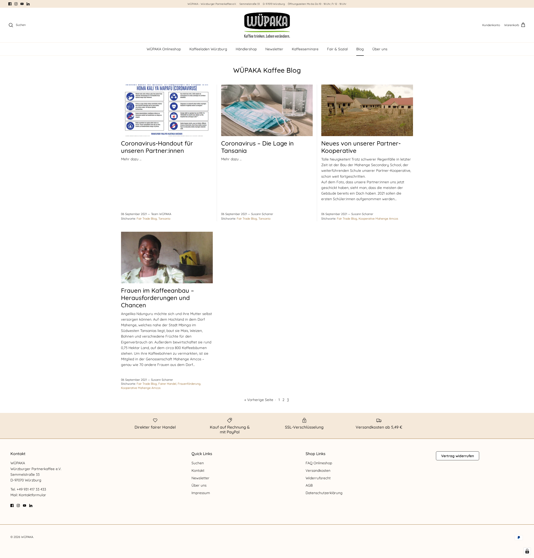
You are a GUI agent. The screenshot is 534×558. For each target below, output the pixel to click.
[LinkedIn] (28, 3)
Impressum (200, 493)
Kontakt (197, 470)
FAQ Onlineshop (319, 463)
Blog (360, 49)
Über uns (379, 49)
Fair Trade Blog (147, 218)
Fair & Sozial (337, 49)
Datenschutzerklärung (324, 493)
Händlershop (246, 49)
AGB (309, 485)
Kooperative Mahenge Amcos (378, 218)
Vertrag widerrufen (457, 456)
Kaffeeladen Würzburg (208, 49)
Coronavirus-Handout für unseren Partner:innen (157, 146)
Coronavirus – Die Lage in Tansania (257, 146)
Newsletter (274, 49)
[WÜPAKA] (267, 25)
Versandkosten (318, 470)
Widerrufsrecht (318, 478)
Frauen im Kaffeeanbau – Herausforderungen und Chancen (157, 298)
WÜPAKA (27, 537)
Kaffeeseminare (305, 49)
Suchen (197, 463)
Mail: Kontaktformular (28, 495)
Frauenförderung (189, 384)
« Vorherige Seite (258, 399)
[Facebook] (9, 3)
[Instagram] (16, 3)
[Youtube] (22, 3)
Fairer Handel (167, 384)
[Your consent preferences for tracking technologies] (527, 551)
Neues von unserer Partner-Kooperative (361, 146)
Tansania (164, 218)
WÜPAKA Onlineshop (164, 49)
